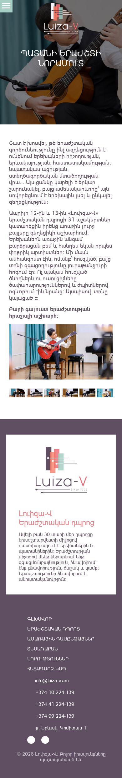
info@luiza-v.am (51, 680)
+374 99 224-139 (54, 716)
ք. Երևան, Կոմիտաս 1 (60, 727)
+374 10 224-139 (54, 692)
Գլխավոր (39, 619)
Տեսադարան (42, 648)
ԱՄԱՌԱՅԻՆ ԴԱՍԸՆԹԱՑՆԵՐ (60, 638)
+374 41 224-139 (54, 704)
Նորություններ (48, 658)
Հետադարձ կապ (46, 668)
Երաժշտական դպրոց (53, 628)
